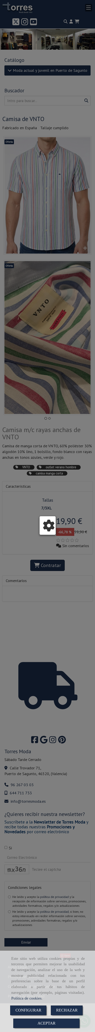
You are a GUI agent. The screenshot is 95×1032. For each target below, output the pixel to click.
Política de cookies (26, 998)
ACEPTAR (46, 1023)
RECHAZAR (67, 1010)
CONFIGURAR (28, 1010)
